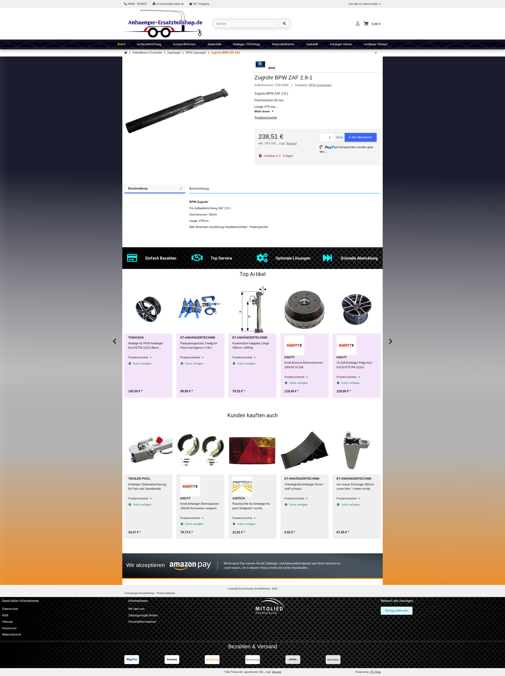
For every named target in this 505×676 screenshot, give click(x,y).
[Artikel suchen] (284, 23)
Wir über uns (136, 608)
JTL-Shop (375, 671)
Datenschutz (10, 608)
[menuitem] (121, 44)
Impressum (9, 628)
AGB (5, 615)
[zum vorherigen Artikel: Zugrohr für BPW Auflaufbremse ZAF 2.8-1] (376, 53)
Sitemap (7, 621)
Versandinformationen (142, 621)
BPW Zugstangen (320, 85)
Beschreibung (138, 188)
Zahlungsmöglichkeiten (143, 615)
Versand (291, 143)
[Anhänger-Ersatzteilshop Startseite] (163, 23)
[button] (363, 4)
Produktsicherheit (265, 117)
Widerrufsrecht (11, 634)
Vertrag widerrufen (396, 610)
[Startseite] (125, 53)
